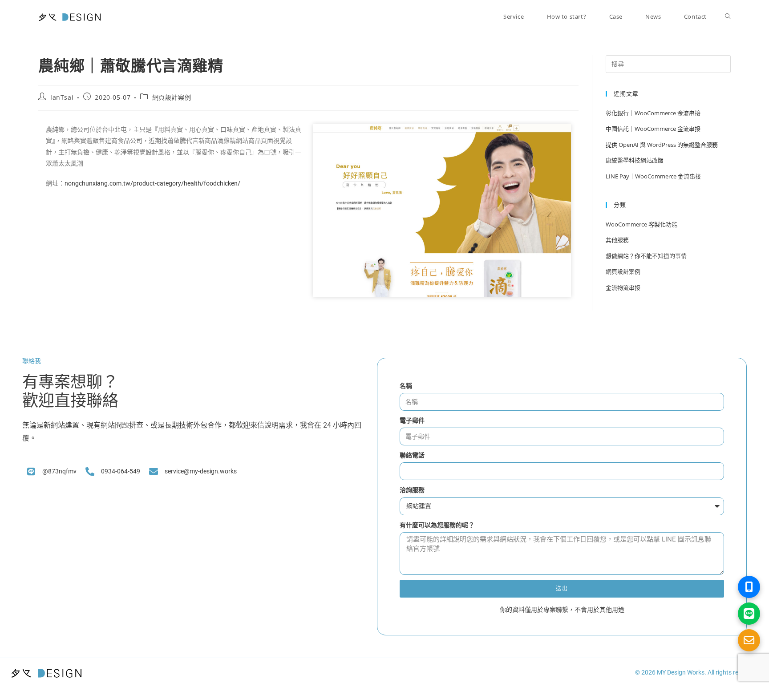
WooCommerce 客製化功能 (641, 224)
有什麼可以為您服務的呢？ (437, 525)
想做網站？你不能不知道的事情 (646, 256)
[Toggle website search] (727, 16)
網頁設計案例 (171, 97)
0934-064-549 (120, 471)
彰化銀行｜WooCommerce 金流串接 (653, 113)
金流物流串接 (623, 287)
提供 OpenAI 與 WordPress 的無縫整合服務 (662, 145)
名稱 (406, 385)
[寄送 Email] (749, 640)
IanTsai (61, 97)
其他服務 (617, 240)
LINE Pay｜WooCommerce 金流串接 (654, 176)
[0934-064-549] (89, 471)
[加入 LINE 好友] (749, 613)
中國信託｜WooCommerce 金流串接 (654, 129)
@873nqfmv (59, 471)
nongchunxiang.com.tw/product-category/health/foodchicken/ (152, 183)
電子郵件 (412, 420)
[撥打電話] (749, 587)
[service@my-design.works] (153, 471)
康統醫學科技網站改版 (635, 160)
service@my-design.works (201, 471)
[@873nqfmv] (31, 471)
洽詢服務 (412, 489)
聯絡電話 (412, 455)
